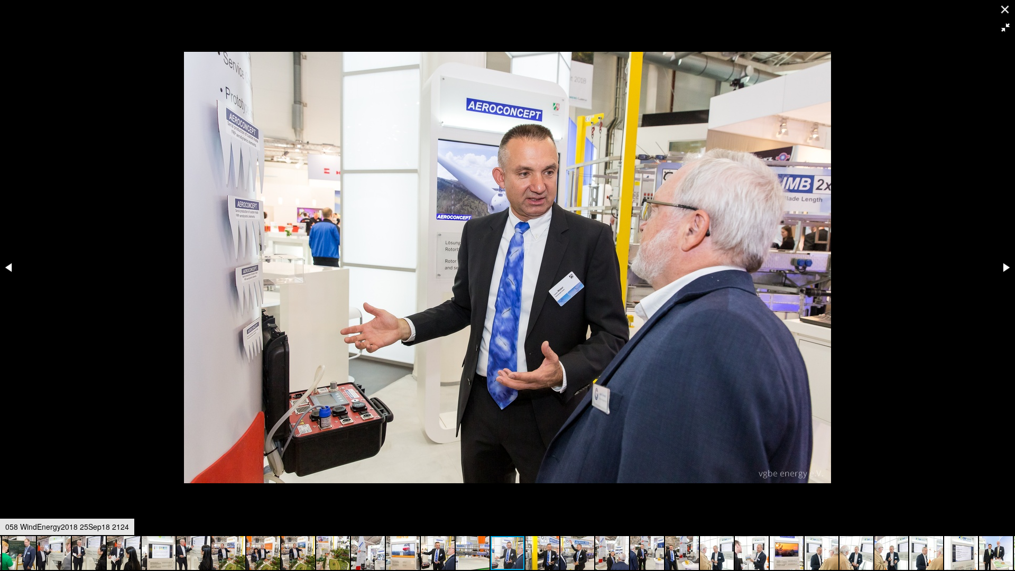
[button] (1005, 27)
